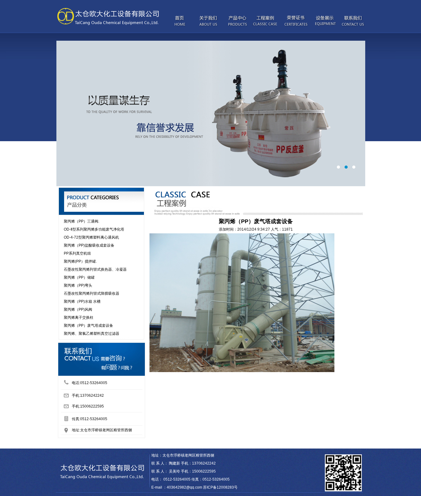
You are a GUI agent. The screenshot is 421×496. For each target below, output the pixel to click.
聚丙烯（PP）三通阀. (81, 221)
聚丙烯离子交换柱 (78, 317)
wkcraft (164, 444)
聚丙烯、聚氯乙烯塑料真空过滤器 (91, 333)
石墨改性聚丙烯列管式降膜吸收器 (91, 293)
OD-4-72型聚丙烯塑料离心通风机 (91, 237)
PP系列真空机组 (77, 253)
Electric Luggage (14, 444)
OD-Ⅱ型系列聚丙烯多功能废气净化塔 (94, 229)
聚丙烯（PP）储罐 (79, 277)
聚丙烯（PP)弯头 (78, 285)
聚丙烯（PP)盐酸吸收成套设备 (89, 245)
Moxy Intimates (145, 444)
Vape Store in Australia (77, 444)
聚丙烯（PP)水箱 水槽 (82, 301)
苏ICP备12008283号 (220, 487)
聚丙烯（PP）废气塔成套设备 (88, 325)
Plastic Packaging (43, 444)
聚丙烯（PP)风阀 (78, 309)
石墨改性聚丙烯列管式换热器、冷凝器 (95, 269)
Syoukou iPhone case (114, 444)
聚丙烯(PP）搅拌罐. (80, 261)
